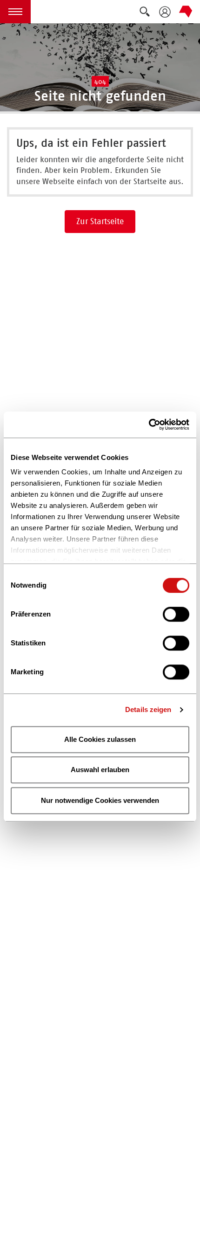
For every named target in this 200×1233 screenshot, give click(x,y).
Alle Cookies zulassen (100, 739)
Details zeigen (148, 709)
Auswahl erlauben (100, 770)
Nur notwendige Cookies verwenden (100, 800)
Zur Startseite (100, 221)
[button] (15, 11)
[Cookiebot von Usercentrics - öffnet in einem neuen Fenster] (148, 424)
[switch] (176, 614)
